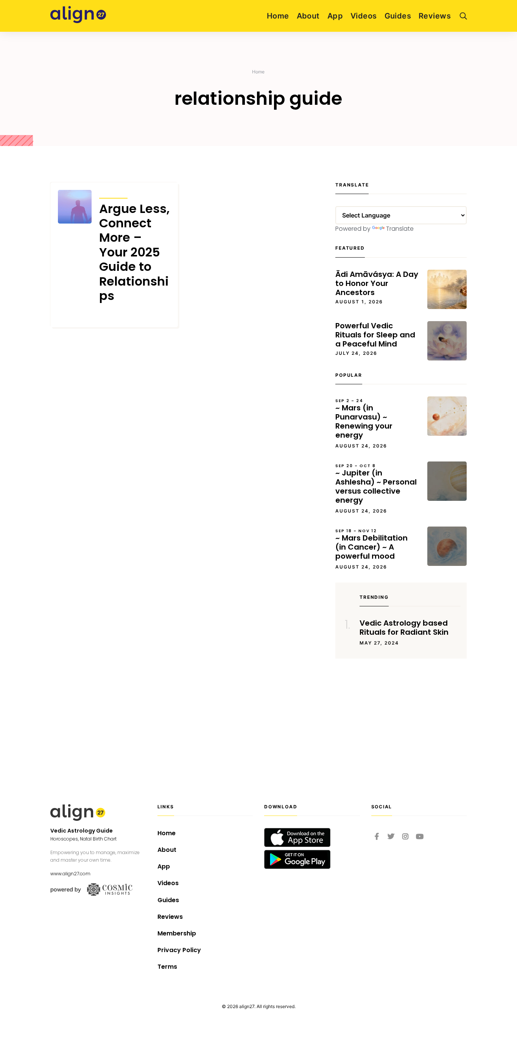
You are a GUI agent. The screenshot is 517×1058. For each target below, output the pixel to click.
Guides (398, 15)
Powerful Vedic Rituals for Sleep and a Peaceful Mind (375, 334)
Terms (167, 966)
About (308, 15)
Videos (363, 15)
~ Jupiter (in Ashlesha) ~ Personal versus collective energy (376, 484)
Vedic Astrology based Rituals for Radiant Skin (404, 627)
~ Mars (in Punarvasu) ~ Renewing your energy (363, 419)
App (335, 15)
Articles (113, 193)
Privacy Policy (179, 950)
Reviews (435, 15)
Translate (400, 228)
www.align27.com (70, 873)
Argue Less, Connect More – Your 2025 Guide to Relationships (134, 252)
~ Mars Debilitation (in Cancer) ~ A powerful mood (371, 545)
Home (278, 15)
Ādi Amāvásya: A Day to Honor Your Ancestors (376, 283)
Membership (176, 933)
